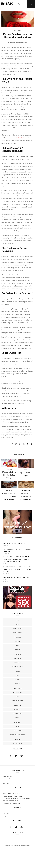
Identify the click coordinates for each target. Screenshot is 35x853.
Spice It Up (17, 722)
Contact (6, 813)
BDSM (17, 620)
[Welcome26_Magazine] (17, 609)
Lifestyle (17, 662)
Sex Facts (17, 705)
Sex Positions (17, 713)
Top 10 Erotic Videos (17, 735)
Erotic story (17, 628)
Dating (17, 624)
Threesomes (17, 730)
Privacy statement (10, 801)
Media (18, 671)
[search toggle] (19, 4)
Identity (17, 650)
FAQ (4, 816)
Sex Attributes (17, 701)
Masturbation (17, 667)
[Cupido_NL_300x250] (17, 533)
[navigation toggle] (31, 4)
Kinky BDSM (17, 658)
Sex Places (17, 709)
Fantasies (17, 637)
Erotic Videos (17, 633)
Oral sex (4, 309)
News (17, 675)
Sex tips (17, 718)
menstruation (19, 138)
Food (17, 645)
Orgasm (17, 684)
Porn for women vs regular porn (16, 798)
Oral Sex (17, 679)
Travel (17, 739)
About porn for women (12, 796)
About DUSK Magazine (11, 794)
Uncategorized (17, 743)
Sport (17, 726)
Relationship (17, 688)
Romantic (17, 696)
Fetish (17, 641)
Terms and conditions (12, 803)
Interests (17, 654)
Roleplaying (17, 692)
